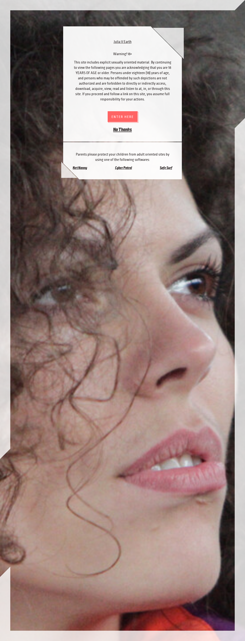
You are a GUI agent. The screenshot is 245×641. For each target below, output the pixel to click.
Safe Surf (166, 168)
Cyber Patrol (123, 168)
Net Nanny (80, 168)
